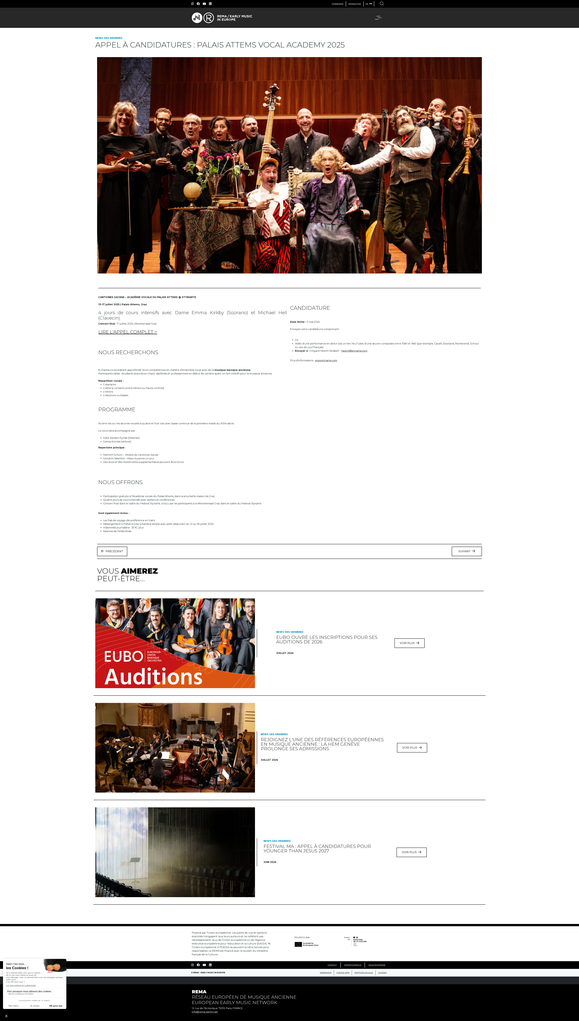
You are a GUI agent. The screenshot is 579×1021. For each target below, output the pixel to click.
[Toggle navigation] (381, 4)
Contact (332, 965)
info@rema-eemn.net (205, 1011)
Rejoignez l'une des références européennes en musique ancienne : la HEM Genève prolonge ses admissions (322, 744)
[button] (380, 18)
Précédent (114, 551)
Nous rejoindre (377, 965)
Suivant (464, 551)
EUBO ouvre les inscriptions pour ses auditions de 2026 (326, 640)
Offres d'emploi (352, 965)
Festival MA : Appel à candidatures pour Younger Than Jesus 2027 (317, 849)
